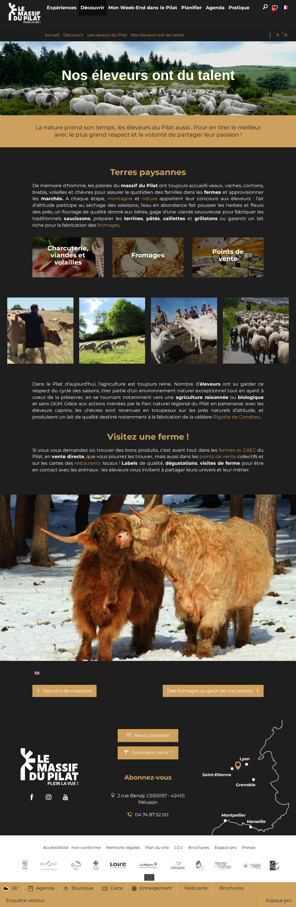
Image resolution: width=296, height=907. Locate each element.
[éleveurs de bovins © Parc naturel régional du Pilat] (40, 331)
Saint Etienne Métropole (178, 865)
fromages (108, 225)
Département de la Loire (118, 865)
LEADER (274, 865)
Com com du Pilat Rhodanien (75, 865)
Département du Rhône (49, 865)
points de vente (218, 456)
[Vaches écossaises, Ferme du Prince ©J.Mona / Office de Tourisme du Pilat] (148, 578)
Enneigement (156, 888)
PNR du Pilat (200, 865)
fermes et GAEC (237, 450)
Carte (116, 888)
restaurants (88, 463)
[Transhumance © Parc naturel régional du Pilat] (256, 331)
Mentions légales (123, 847)
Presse (248, 847)
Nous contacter (152, 735)
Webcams (196, 888)
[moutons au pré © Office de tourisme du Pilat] (112, 331)
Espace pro (279, 900)
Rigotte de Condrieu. (237, 417)
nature (150, 198)
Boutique (82, 888)
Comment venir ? (152, 752)
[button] (62, 8)
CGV (178, 847)
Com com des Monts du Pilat (25, 865)
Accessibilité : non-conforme (72, 847)
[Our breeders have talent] (37, 672)
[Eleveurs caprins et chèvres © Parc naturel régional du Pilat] (184, 331)
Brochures (231, 888)
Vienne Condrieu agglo (223, 865)
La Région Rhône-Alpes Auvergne (148, 865)
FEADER (252, 865)
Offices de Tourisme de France (95, 865)
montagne (120, 198)
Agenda (45, 888)
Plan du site (157, 847)
